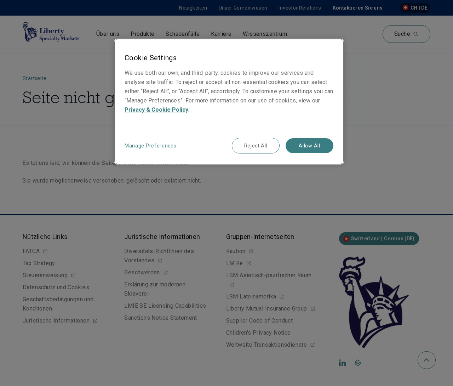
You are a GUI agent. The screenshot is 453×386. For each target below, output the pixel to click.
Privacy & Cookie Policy (156, 109)
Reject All (256, 146)
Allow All (309, 146)
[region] (229, 101)
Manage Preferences (151, 146)
